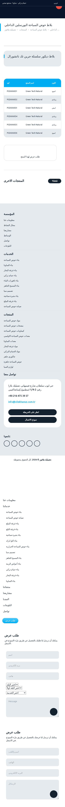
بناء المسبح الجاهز (11, 286)
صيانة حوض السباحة (12, 306)
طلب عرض (10, 620)
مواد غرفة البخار (11, 346)
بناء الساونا (8, 265)
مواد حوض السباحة (12, 320)
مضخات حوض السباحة (13, 325)
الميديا (6, 599)
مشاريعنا (7, 230)
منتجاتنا (6, 587)
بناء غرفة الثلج (12, 529)
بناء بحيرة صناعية (11, 296)
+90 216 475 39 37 (18, 395)
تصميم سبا (8, 291)
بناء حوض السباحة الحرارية (17, 546)
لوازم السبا (8, 367)
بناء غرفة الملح (10, 301)
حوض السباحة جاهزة (13, 362)
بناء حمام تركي (10, 275)
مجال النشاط (9, 225)
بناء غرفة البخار (10, 270)
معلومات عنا (9, 220)
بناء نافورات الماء (11, 280)
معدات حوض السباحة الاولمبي (17, 336)
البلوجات (7, 246)
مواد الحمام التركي (12, 351)
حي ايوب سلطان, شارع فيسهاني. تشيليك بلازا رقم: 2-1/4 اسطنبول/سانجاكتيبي (30, 387)
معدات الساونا (10, 341)
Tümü (54, 181)
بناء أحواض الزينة (13, 564)
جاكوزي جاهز (9, 356)
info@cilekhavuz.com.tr (21, 401)
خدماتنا (6, 506)
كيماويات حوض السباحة (14, 331)
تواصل (7, 240)
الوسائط (7, 235)
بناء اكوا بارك (11, 541)
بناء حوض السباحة (11, 260)
